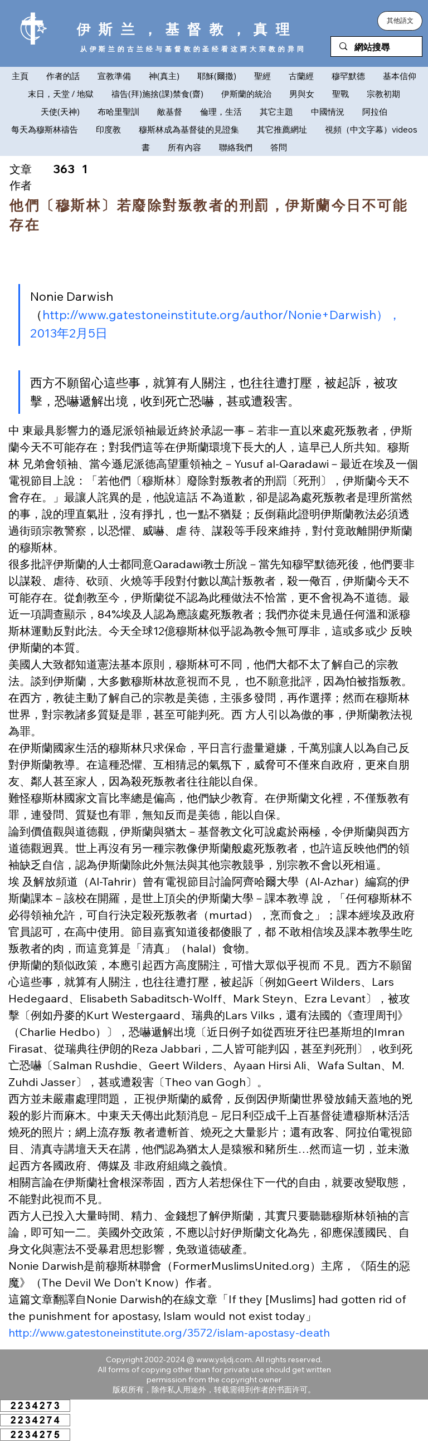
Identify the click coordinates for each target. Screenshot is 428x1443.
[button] (399, 21)
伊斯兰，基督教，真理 (187, 28)
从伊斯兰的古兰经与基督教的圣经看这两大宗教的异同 (193, 49)
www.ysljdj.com (224, 1359)
